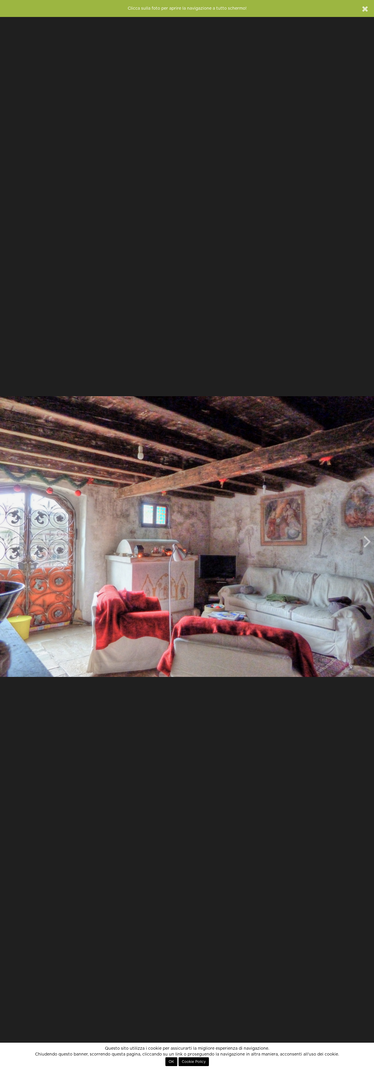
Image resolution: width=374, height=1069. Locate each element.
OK (171, 1061)
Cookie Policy (194, 1061)
